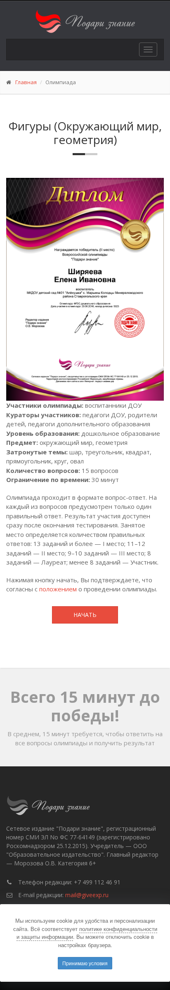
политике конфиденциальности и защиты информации (87, 933)
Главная (26, 82)
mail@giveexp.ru (87, 895)
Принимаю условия (85, 962)
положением (58, 589)
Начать (85, 615)
